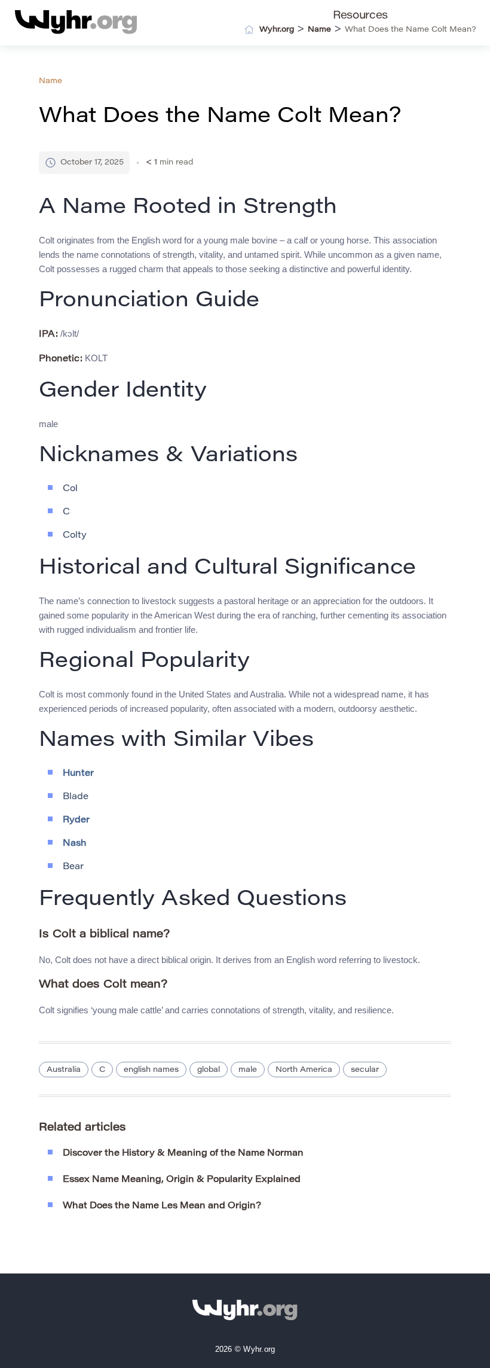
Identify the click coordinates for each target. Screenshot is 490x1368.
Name (50, 81)
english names (151, 1070)
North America (303, 1070)
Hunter (78, 773)
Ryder (76, 820)
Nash (75, 843)
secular (365, 1070)
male (247, 1070)
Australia (64, 1070)
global (208, 1070)
